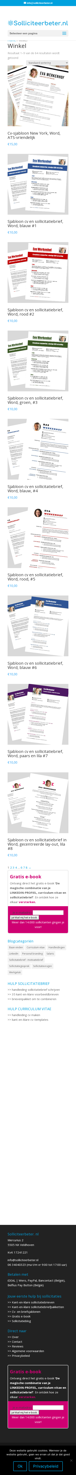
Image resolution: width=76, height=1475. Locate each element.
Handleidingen (57, 947)
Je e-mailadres (22, 912)
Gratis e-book (21, 1316)
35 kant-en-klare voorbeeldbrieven (35, 994)
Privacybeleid (21, 1356)
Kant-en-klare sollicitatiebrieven (33, 1302)
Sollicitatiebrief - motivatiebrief (26, 960)
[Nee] (71, 1460)
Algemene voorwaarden (28, 1351)
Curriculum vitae (36, 947)
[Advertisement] (38, 1075)
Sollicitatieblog (21, 1321)
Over (15, 1337)
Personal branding (32, 953)
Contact (17, 1342)
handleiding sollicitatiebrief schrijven (36, 990)
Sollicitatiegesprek (19, 966)
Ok (20, 1466)
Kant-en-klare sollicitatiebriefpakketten (38, 1307)
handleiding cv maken (26, 1015)
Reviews (17, 1346)
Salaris (50, 953)
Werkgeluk (15, 972)
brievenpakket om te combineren (34, 999)
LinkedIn (13, 953)
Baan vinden (16, 947)
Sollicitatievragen (42, 966)
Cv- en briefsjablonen (26, 1312)
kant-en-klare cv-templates (30, 1020)
